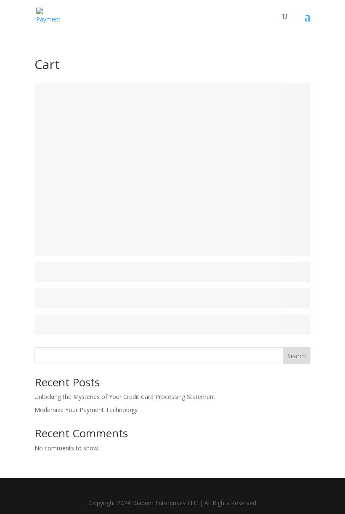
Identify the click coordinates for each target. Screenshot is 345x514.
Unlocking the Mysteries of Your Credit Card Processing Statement (124, 397)
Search (296, 356)
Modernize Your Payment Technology (86, 410)
